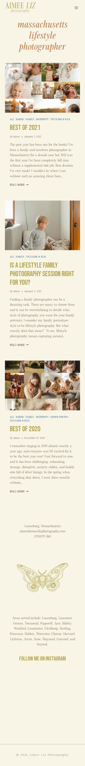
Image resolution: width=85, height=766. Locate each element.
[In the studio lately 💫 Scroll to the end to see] (62, 726)
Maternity (42, 119)
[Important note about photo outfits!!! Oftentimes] (23, 681)
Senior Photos (59, 417)
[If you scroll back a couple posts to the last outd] (23, 726)
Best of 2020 (25, 429)
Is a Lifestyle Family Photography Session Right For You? (42, 274)
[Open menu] (76, 8)
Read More (19, 185)
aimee (16, 136)
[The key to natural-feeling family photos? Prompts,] (23, 703)
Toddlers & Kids (60, 119)
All (12, 119)
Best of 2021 (25, 127)
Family (30, 119)
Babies (20, 119)
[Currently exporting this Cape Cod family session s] (62, 703)
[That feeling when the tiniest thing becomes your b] (62, 681)
